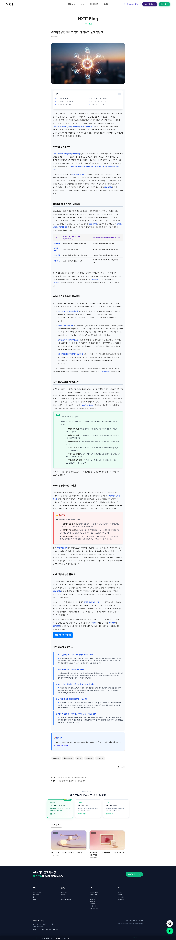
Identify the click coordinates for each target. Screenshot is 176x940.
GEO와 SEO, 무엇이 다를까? (99, 99)
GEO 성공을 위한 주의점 (64, 105)
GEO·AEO (71, 4)
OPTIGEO (64, 892)
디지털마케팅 (100, 758)
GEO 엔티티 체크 (94, 908)
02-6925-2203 (39, 926)
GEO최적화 (56, 758)
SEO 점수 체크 (93, 906)
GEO (90, 23)
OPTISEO (63, 894)
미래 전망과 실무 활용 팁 (98, 105)
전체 (86, 23)
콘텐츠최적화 (89, 758)
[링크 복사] (123, 767)
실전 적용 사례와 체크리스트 (99, 102)
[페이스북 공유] (118, 767)
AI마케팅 (79, 758)
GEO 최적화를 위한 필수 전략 (66, 102)
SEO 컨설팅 (36, 894)
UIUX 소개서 (121, 899)
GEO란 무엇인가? (63, 99)
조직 (43, 929)
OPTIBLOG (64, 897)
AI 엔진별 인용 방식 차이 (62, 745)
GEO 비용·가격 (93, 894)
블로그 (106, 4)
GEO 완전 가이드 (94, 892)
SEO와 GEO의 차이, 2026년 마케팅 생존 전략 (72, 777)
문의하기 (120, 894)
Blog (127, 920)
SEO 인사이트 (93, 899)
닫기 (119, 94)
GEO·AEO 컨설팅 (37, 892)
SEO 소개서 (121, 897)
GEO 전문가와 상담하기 (63, 635)
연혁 (39, 929)
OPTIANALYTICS (66, 899)
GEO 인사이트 (93, 897)
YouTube (140, 920)
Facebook (132, 920)
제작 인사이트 (93, 901)
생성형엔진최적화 (68, 758)
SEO (82, 4)
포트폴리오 (92, 903)
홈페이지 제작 (94, 4)
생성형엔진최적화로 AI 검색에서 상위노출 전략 (72, 781)
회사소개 (120, 892)
